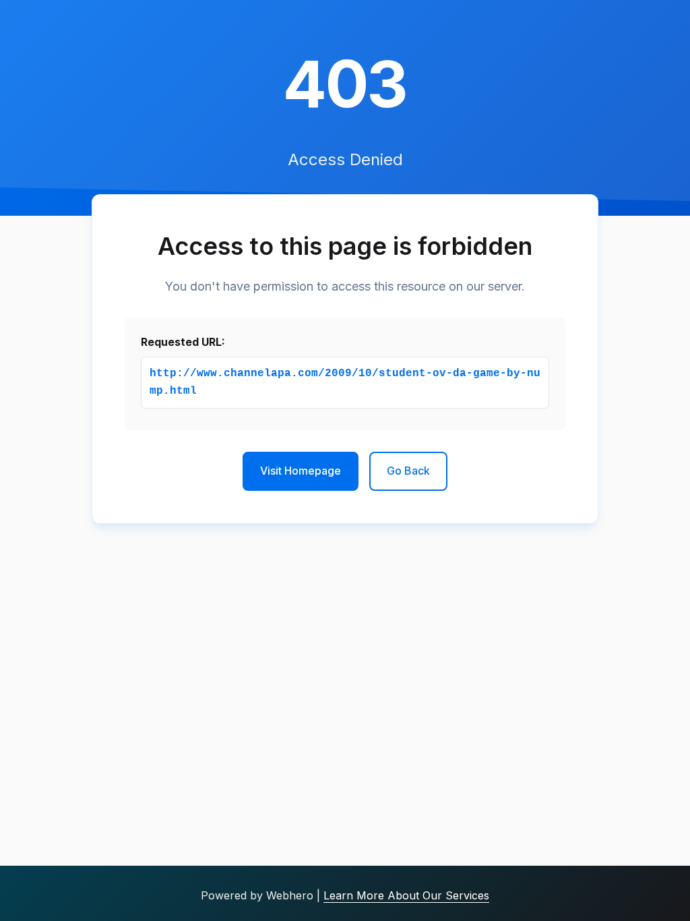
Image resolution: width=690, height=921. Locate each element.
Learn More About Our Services (406, 895)
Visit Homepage (300, 470)
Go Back (408, 470)
